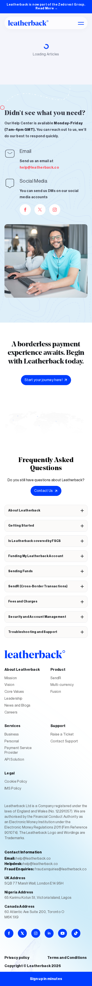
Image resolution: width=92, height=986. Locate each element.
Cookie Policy (15, 781)
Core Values (14, 691)
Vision (9, 685)
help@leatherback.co (39, 167)
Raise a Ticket (62, 734)
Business (11, 734)
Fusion (55, 691)
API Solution (14, 759)
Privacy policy (16, 958)
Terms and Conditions (67, 958)
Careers (10, 712)
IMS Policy (12, 788)
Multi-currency (62, 685)
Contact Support (64, 741)
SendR (55, 678)
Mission (10, 678)
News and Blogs (17, 705)
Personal (11, 741)
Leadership (13, 698)
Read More (47, 8)
